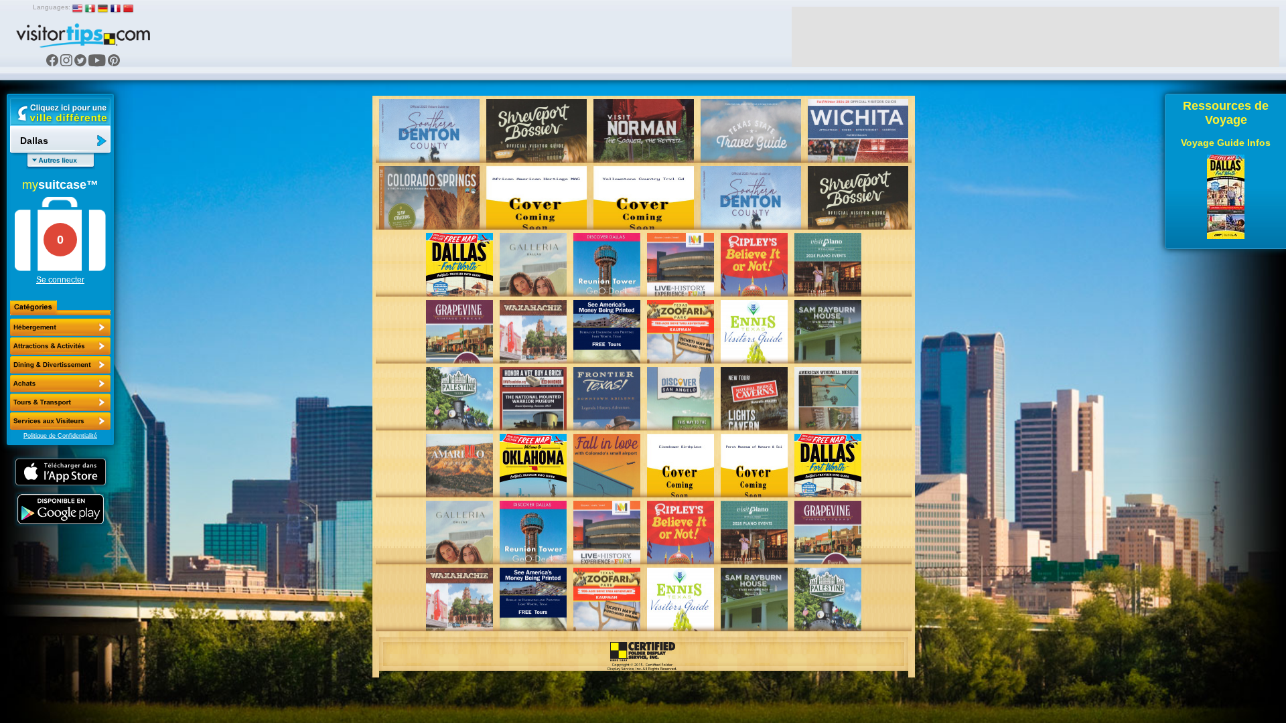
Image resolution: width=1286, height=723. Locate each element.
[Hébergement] (60, 327)
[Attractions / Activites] (60, 346)
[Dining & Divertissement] (60, 365)
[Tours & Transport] (60, 402)
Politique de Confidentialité (60, 435)
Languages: (51, 7)
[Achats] (60, 383)
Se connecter (60, 280)
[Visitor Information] (60, 421)
